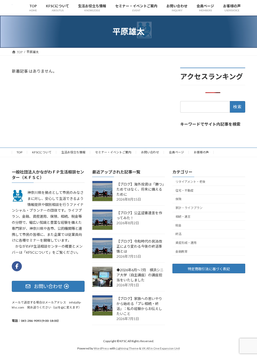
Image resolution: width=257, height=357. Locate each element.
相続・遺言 (182, 216)
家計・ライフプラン (189, 208)
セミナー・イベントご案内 (113, 152)
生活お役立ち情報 (73, 152)
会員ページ (176, 152)
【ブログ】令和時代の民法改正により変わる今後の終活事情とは (139, 246)
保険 (178, 199)
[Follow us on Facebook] (17, 266)
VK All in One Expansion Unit (161, 348)
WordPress (101, 348)
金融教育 (181, 251)
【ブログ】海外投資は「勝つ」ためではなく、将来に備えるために (140, 189)
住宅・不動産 (184, 190)
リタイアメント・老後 (190, 181)
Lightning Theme (127, 348)
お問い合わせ (150, 152)
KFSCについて (41, 152)
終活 (178, 234)
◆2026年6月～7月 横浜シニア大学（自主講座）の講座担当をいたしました (140, 275)
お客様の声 (201, 152)
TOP (19, 152)
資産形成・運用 (186, 243)
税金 (178, 225)
